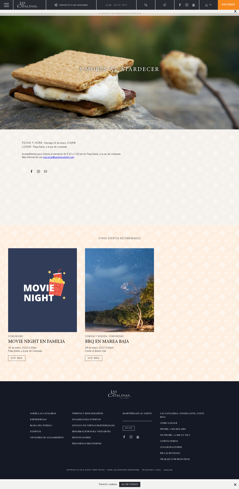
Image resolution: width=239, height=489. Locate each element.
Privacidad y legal (151, 470)
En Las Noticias (170, 453)
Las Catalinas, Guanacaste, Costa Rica (182, 415)
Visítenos (228, 5)
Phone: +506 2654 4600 (173, 429)
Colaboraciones (171, 447)
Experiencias (38, 420)
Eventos (35, 432)
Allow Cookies (130, 485)
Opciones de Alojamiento (47, 438)
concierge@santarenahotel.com (58, 157)
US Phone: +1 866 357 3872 (175, 435)
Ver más (17, 358)
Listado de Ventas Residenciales (93, 426)
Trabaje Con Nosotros (175, 459)
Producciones (81, 438)
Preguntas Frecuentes (87, 444)
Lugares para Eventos (86, 420)
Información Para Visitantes (91, 432)
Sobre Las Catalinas (43, 413)
